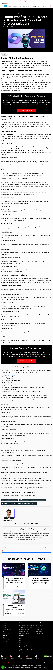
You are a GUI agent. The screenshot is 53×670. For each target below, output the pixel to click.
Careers (5, 627)
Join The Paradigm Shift (27, 110)
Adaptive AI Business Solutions (27, 503)
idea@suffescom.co (27, 646)
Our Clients (6, 642)
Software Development (26, 627)
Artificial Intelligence (16, 13)
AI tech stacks (12, 375)
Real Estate (39, 625)
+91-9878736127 (26, 642)
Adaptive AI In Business (9, 503)
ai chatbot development (38, 500)
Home (4, 13)
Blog (9, 13)
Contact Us (47, 6)
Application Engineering (26, 625)
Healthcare (39, 629)
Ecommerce (39, 633)
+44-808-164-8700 (26, 640)
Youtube (37, 658)
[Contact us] (2, 667)
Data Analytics (23, 631)
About (4, 625)
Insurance (39, 631)
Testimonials (39, 6)
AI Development (24, 629)
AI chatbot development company (27, 100)
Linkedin (12, 658)
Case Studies (6, 640)
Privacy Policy (45, 667)
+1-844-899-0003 (26, 638)
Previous (7, 547)
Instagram (29, 658)
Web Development (24, 633)
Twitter (20, 658)
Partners (5, 631)
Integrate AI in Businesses (9, 500)
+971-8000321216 (26, 644)
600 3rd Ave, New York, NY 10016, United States (26, 649)
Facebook (3, 658)
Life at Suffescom (8, 629)
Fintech (38, 627)
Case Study (33, 6)
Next (46, 547)
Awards (5, 646)
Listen (4, 54)
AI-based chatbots (6, 134)
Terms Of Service (38, 667)
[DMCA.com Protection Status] (48, 656)
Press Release (7, 648)
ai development (24, 500)
